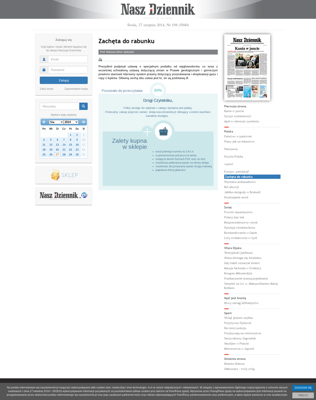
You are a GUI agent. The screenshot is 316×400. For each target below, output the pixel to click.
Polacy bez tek (234, 217)
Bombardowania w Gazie (240, 233)
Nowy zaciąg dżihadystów (241, 303)
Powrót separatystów (238, 212)
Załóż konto (46, 88)
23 (77, 149)
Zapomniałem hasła (76, 88)
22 (70, 149)
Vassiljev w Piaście (236, 343)
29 (70, 154)
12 (50, 144)
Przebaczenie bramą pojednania (246, 278)
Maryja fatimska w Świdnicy (242, 268)
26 (50, 154)
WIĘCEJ (303, 395)
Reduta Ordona (234, 364)
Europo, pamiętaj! (236, 171)
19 (50, 149)
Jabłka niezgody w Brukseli (242, 192)
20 (57, 149)
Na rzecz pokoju (235, 328)
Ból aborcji (231, 187)
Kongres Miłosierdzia (238, 273)
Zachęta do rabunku (239, 177)
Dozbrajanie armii (236, 197)
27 (57, 154)
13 (57, 144)
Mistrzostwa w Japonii (239, 349)
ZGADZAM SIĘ (303, 387)
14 (64, 144)
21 (64, 149)
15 (70, 144)
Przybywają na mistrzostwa (242, 333)
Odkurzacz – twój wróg (239, 369)
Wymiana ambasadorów (240, 182)
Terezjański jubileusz (238, 253)
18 (44, 149)
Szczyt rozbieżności (237, 116)
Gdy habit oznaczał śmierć (242, 263)
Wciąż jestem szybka (238, 318)
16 (77, 144)
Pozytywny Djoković (238, 323)
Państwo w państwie (238, 136)
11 (44, 144)
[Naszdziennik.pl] (63, 195)
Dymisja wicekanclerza (239, 228)
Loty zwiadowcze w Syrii (240, 238)
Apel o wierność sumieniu (241, 121)
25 (44, 154)
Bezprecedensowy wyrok (241, 222)
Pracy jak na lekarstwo (239, 141)
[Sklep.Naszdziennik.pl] (64, 175)
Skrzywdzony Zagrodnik (240, 338)
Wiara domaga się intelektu (242, 258)
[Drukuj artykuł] (100, 59)
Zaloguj (64, 80)
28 (64, 154)
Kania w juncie (234, 111)
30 (77, 154)
